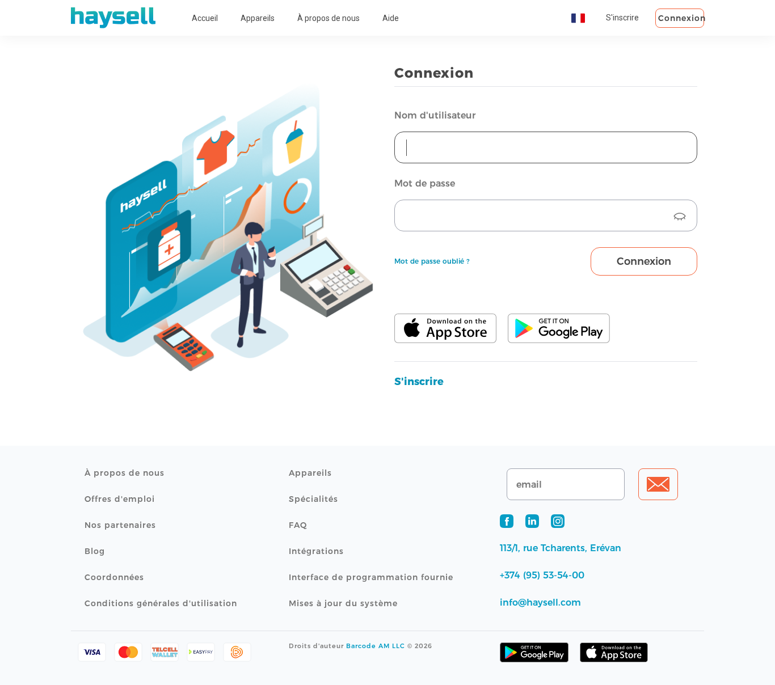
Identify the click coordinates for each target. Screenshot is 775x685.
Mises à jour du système (343, 603)
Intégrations (316, 551)
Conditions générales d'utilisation (161, 603)
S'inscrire (622, 17)
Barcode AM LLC (375, 646)
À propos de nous (328, 18)
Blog (95, 551)
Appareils (258, 18)
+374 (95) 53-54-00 (542, 575)
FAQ (298, 525)
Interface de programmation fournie (371, 577)
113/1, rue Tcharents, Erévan (560, 548)
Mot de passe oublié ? (431, 261)
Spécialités (313, 499)
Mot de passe (424, 183)
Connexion (681, 18)
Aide (390, 18)
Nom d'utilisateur (434, 115)
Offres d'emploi (120, 499)
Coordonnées (114, 577)
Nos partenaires (120, 525)
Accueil (205, 18)
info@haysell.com (540, 602)
